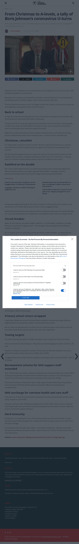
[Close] (73, 239)
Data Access (39, 304)
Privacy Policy (50, 304)
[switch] (63, 270)
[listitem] (39, 266)
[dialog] (39, 272)
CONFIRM (25, 297)
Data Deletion (28, 304)
